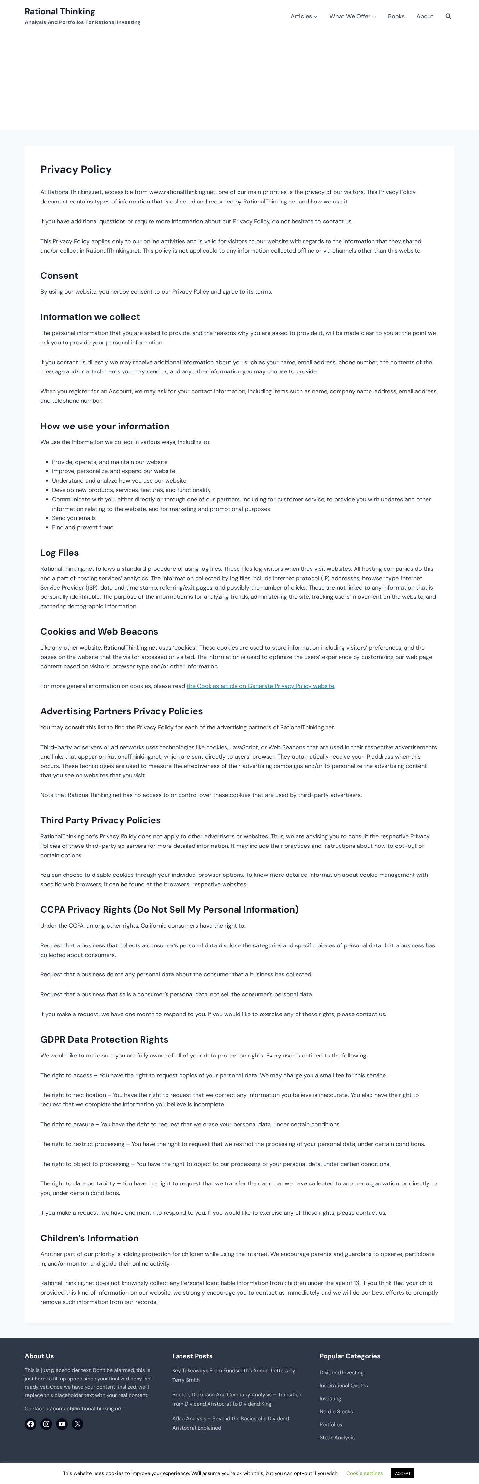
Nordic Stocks (336, 1411)
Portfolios (331, 1424)
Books (396, 16)
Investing (330, 1398)
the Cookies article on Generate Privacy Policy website (260, 686)
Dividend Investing (342, 1372)
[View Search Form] (448, 16)
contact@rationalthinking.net (88, 1408)
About (424, 16)
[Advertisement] (239, 81)
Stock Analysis (337, 1437)
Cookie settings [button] (364, 1473)
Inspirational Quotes (344, 1385)
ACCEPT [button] (403, 1473)
